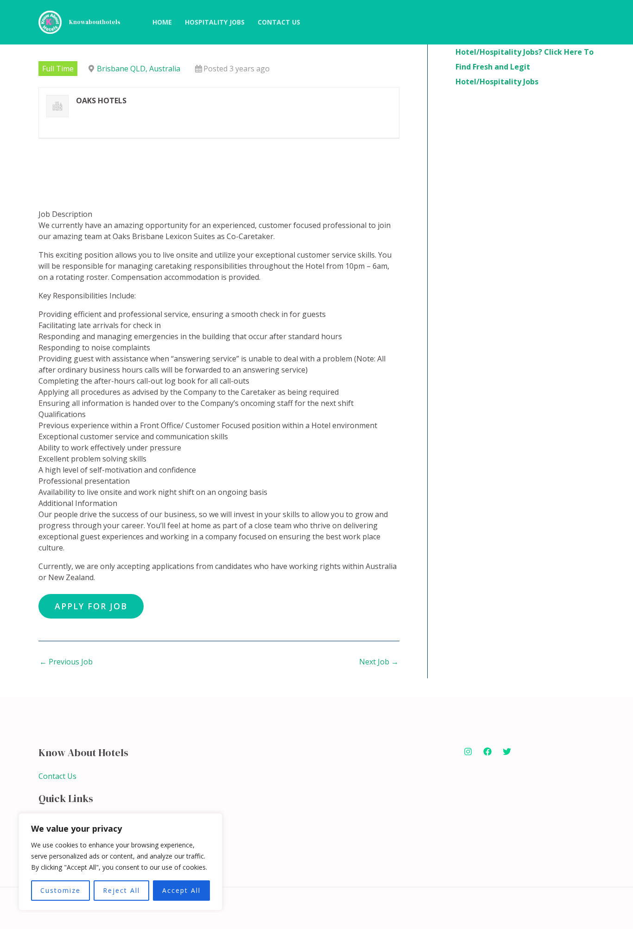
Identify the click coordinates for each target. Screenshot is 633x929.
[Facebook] (487, 751)
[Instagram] (468, 751)
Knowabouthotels (94, 22)
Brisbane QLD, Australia (138, 68)
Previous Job (66, 661)
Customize (60, 890)
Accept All (181, 890)
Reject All (121, 890)
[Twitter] (507, 751)
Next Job (379, 661)
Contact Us (57, 776)
